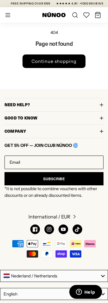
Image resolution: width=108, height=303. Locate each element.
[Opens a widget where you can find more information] (85, 292)
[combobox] (54, 276)
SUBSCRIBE (54, 178)
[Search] (75, 15)
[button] (98, 15)
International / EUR (49, 217)
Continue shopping (54, 61)
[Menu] (8, 15)
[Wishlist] (86, 15)
